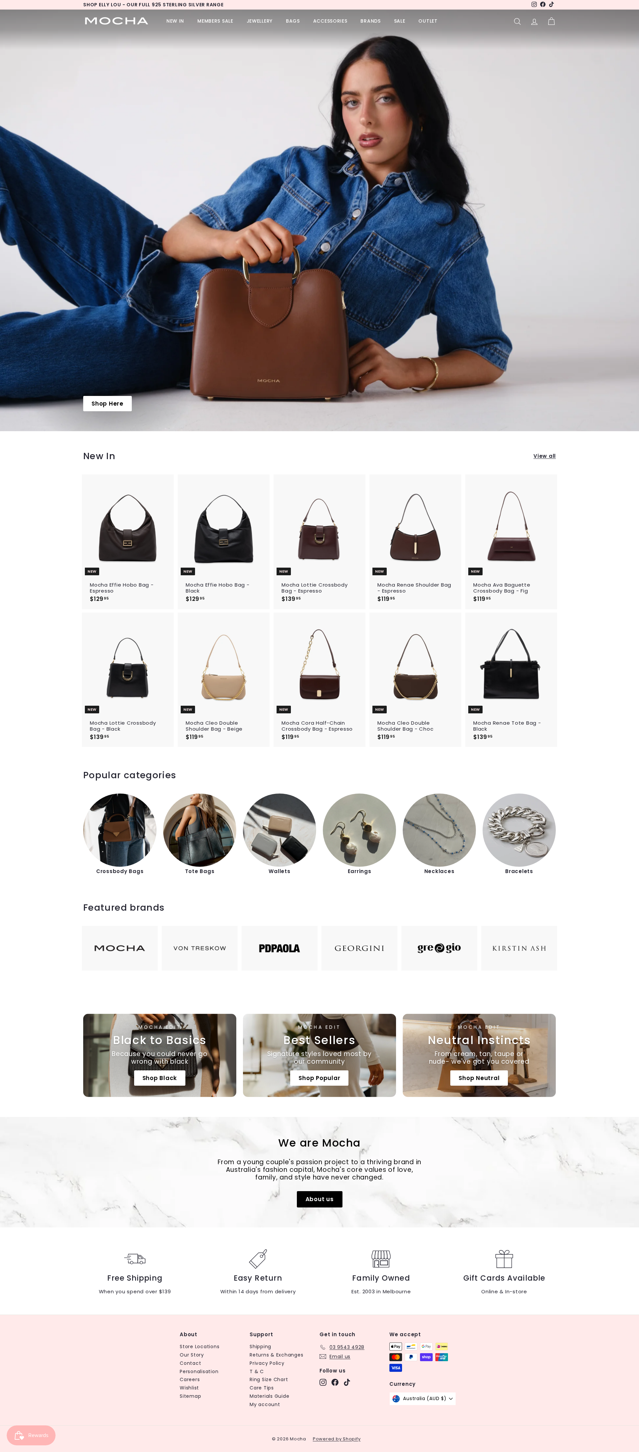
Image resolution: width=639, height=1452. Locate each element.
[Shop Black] (159, 1055)
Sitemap (190, 1396)
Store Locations (199, 1346)
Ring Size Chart (269, 1379)
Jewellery (260, 21)
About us (320, 1199)
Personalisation (199, 1371)
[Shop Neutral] (479, 1055)
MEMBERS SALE (215, 21)
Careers (190, 1379)
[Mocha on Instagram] (323, 1382)
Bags (293, 21)
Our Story (192, 1355)
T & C (257, 1371)
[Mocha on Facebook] (334, 1382)
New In (175, 21)
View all (544, 456)
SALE (399, 21)
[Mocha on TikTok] (346, 1382)
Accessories (330, 21)
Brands (370, 21)
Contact (190, 1363)
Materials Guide (269, 1396)
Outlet (427, 21)
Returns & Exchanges (276, 1355)
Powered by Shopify (337, 1439)
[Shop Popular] (319, 1055)
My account (265, 1404)
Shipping (260, 1346)
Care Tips (262, 1387)
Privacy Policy (267, 1363)
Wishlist (189, 1387)
